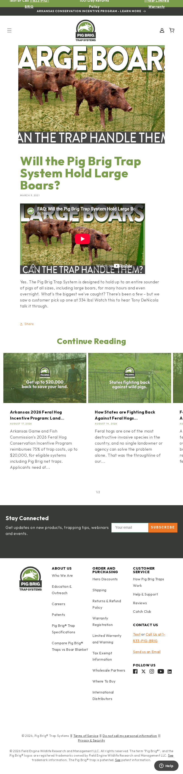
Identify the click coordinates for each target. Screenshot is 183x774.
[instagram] (152, 672)
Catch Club (142, 611)
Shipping (99, 590)
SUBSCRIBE (163, 528)
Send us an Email (147, 651)
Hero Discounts (105, 579)
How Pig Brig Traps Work (148, 582)
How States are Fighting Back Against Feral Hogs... (125, 415)
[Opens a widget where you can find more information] (166, 766)
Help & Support (145, 594)
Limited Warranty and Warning (107, 638)
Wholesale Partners (108, 670)
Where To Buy (103, 681)
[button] (9, 30)
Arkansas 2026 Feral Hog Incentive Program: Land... (37, 415)
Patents (58, 614)
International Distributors (103, 695)
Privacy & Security (91, 740)
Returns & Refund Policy (106, 604)
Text (136, 634)
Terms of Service (85, 736)
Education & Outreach (62, 589)
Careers (58, 604)
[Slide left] (86, 492)
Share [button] (29, 324)
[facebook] (135, 672)
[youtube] (161, 672)
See (170, 755)
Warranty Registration (102, 621)
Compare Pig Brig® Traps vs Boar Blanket (70, 646)
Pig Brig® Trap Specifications (63, 628)
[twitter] (143, 672)
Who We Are (62, 575)
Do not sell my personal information (130, 736)
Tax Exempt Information (102, 656)
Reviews (140, 603)
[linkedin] (169, 672)
